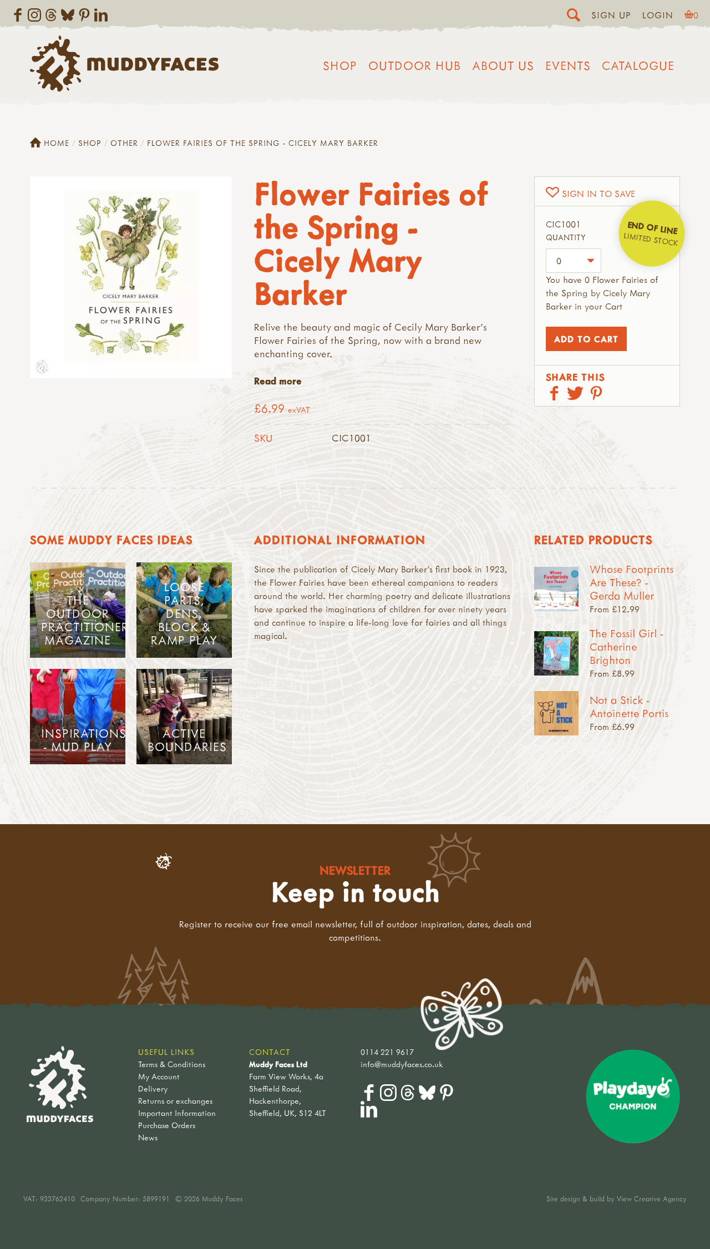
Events (568, 65)
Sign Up (611, 15)
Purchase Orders (166, 1125)
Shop (340, 65)
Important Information (177, 1113)
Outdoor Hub (414, 65)
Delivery (153, 1088)
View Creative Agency (652, 1198)
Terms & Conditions (171, 1064)
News (148, 1137)
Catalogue (638, 65)
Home (56, 143)
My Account (159, 1076)
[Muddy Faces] (124, 88)
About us (503, 65)
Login (657, 15)
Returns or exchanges (175, 1100)
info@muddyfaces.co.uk (402, 1064)
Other (124, 143)
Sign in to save (598, 193)
